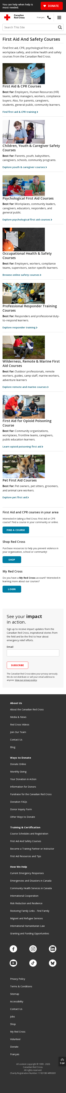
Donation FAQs (18, 801)
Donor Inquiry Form (21, 809)
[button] (59, 17)
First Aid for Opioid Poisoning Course (27, 423)
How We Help (18, 866)
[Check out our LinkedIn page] (52, 949)
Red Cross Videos (19, 724)
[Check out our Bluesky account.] (52, 963)
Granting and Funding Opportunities (29, 933)
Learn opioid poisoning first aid (22, 446)
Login (12, 589)
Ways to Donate (20, 757)
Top (62, 1063)
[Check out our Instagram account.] (33, 949)
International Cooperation (24, 895)
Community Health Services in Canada (31, 888)
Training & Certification (25, 827)
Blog (12, 747)
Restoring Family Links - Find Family (29, 910)
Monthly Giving (18, 771)
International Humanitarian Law (27, 925)
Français (40, 17)
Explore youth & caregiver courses (24, 167)
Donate (14, 1046)
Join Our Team (18, 732)
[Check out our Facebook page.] (13, 949)
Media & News (18, 717)
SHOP (11, 559)
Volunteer (15, 1039)
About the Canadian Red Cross (27, 709)
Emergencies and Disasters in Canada (30, 880)
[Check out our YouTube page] (13, 963)
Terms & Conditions (21, 986)
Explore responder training (19, 327)
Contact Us (16, 739)
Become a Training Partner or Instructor (32, 848)
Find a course (16, 530)
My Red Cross (17, 1031)
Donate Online (18, 764)
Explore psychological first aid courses (26, 219)
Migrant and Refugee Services (26, 918)
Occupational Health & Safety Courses (27, 255)
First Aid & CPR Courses (22, 86)
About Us (16, 703)
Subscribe (17, 665)
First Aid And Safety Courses (25, 841)
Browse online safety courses (21, 274)
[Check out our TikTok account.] (33, 963)
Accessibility (16, 1001)
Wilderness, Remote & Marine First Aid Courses (31, 363)
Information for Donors (23, 786)
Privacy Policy (17, 978)
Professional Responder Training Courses (30, 308)
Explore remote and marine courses (25, 387)
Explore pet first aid (15, 497)
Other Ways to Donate (22, 816)
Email (10, 646)
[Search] (59, 27)
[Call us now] (49, 17)
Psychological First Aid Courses (28, 198)
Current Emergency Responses (27, 873)
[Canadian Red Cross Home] (14, 17)
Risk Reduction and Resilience (26, 903)
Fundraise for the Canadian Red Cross (31, 794)
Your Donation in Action (23, 779)
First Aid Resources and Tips (25, 856)
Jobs (12, 1016)
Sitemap (14, 993)
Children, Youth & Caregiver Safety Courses (31, 147)
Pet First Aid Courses (20, 480)
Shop (13, 1024)
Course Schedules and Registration (29, 833)
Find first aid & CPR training (19, 111)
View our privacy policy (26, 680)
